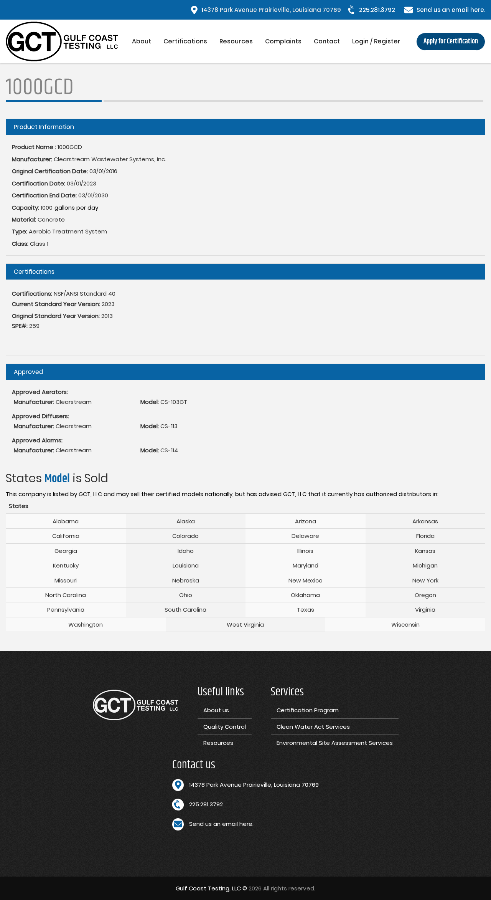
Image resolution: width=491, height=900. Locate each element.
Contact (327, 41)
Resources (236, 41)
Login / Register (376, 41)
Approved (28, 371)
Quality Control (224, 727)
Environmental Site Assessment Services (335, 743)
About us (216, 710)
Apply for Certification (450, 41)
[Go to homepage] (66, 41)
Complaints (283, 41)
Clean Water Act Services (313, 727)
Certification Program (308, 710)
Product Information (44, 126)
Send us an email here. (451, 10)
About (141, 41)
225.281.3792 (377, 10)
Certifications (185, 41)
